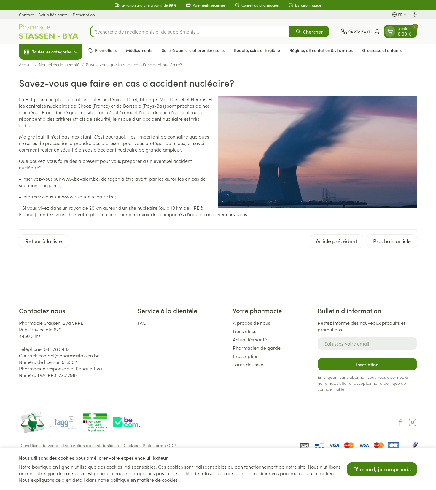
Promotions (106, 50)
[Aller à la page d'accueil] (48, 31)
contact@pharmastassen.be (69, 355)
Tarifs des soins (249, 364)
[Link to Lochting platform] (415, 445)
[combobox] (190, 31)
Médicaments (139, 50)
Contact (26, 15)
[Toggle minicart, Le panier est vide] (390, 31)
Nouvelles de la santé (59, 64)
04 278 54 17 (56, 349)
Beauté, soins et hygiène (257, 50)
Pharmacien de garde (257, 347)
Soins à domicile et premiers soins (193, 50)
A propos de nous (251, 322)
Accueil (25, 64)
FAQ (142, 322)
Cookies (131, 445)
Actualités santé (53, 15)
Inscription (367, 364)
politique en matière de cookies (144, 479)
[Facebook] (400, 422)
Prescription (84, 15)
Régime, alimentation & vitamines (321, 50)
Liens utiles (244, 331)
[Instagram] (412, 422)
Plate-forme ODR (159, 445)
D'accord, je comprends (382, 469)
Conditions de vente (39, 445)
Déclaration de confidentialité (91, 445)
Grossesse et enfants (382, 50)
